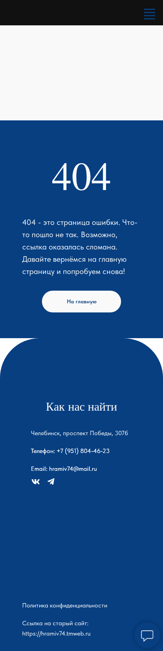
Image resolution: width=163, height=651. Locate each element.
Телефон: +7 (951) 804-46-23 (70, 451)
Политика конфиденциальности (64, 605)
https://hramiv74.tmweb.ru (56, 633)
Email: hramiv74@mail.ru (64, 468)
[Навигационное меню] (149, 13)
